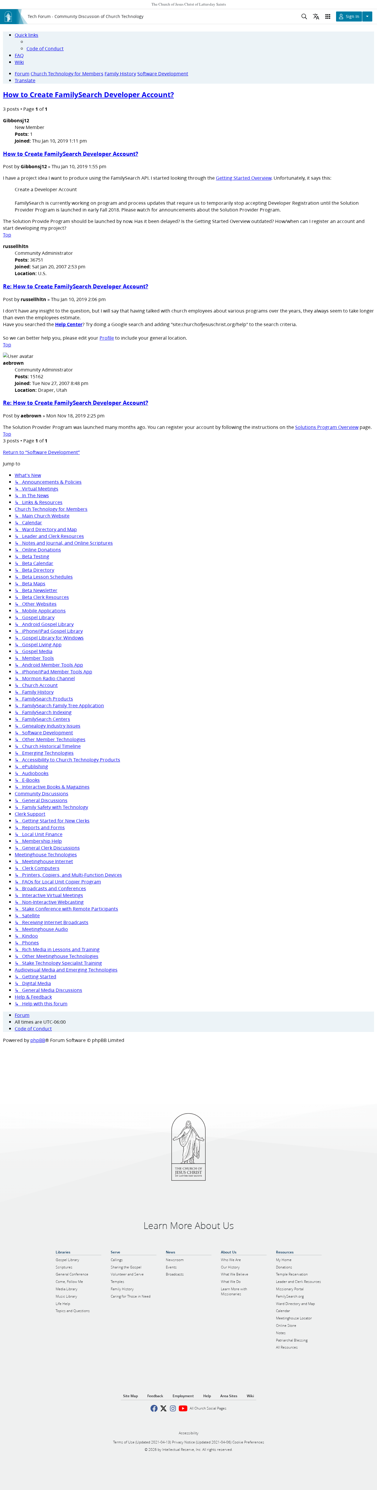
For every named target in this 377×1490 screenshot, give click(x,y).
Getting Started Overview (243, 177)
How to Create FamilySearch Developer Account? (88, 95)
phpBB (37, 1040)
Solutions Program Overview (326, 427)
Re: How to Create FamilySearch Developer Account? (75, 286)
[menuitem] (45, 48)
